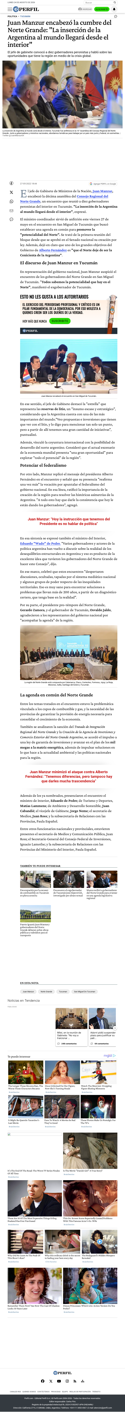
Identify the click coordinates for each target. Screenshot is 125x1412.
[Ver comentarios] (115, 17)
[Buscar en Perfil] (115, 2)
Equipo (65, 1392)
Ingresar (87, 9)
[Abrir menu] (10, 9)
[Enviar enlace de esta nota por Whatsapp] (11, 201)
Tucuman (63, 991)
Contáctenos (43, 1392)
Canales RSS (15, 1392)
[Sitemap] (82, 1381)
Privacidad (56, 1392)
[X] (50, 1381)
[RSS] (75, 1381)
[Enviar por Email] (11, 210)
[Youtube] (59, 1381)
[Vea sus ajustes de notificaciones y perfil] (114, 9)
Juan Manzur (102, 191)
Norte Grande (46, 991)
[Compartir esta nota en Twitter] (11, 192)
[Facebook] (42, 1381)
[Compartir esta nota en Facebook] (11, 183)
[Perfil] (62, 1374)
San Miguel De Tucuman (84, 991)
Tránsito (96, 1392)
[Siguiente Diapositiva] (115, 1028)
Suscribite (102, 9)
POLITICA (12, 16)
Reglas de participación (80, 1392)
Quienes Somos (29, 1392)
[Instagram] (67, 1381)
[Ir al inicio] (26, 9)
